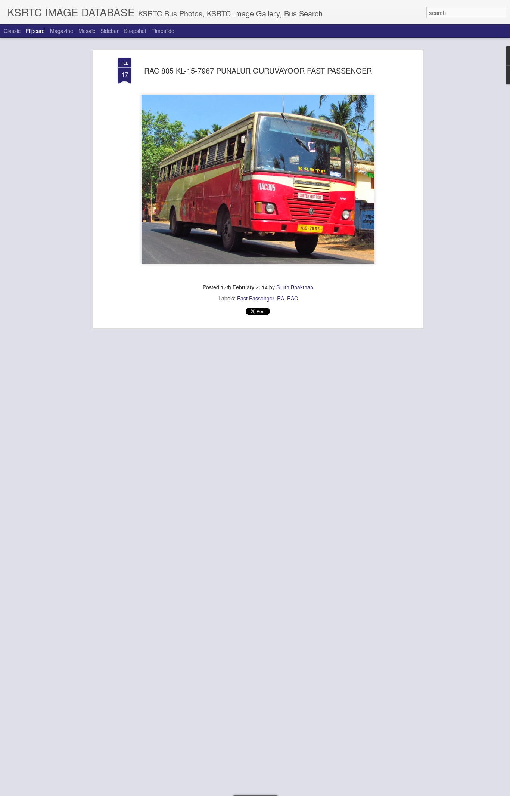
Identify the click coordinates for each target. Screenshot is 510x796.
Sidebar (109, 30)
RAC (292, 298)
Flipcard (35, 30)
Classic (12, 30)
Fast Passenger (255, 298)
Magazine (61, 30)
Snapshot (135, 30)
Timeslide (163, 30)
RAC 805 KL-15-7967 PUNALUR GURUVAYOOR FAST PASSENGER (258, 70)
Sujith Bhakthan (294, 287)
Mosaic (86, 30)
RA (280, 298)
